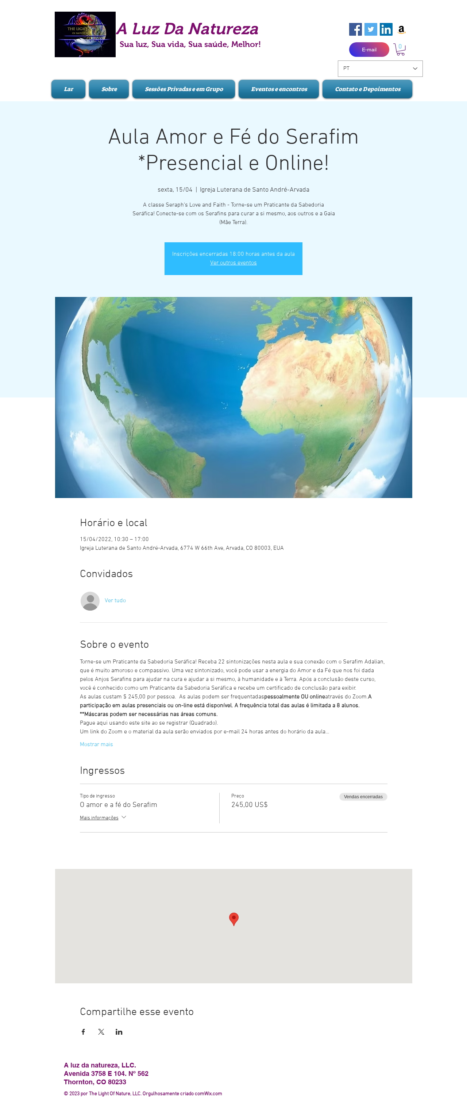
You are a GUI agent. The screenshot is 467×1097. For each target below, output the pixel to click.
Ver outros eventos (233, 263)
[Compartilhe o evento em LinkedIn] (119, 1032)
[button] (400, 49)
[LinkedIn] (386, 29)
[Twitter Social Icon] (370, 29)
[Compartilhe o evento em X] (101, 1032)
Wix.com (213, 1094)
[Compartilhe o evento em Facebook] (83, 1032)
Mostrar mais (96, 744)
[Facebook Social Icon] (355, 29)
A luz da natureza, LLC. (100, 1065)
